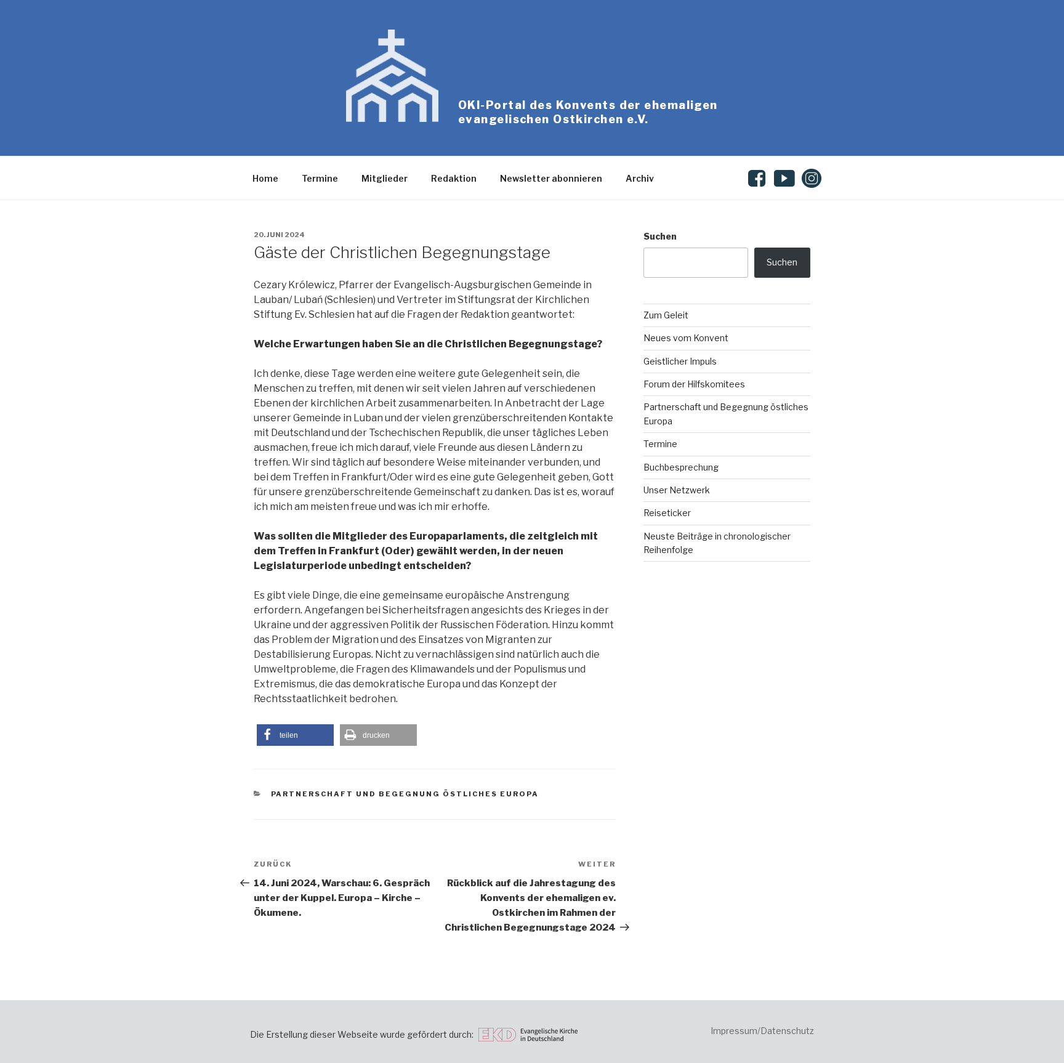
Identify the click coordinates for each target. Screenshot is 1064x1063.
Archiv (640, 178)
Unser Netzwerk (676, 490)
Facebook (759, 178)
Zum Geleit (665, 315)
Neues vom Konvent (685, 338)
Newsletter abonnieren (551, 178)
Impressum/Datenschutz (762, 1030)
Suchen (660, 236)
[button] (295, 735)
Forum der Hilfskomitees (694, 384)
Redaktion (454, 178)
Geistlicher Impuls (680, 361)
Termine (320, 178)
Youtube (785, 178)
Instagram (812, 178)
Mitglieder (384, 178)
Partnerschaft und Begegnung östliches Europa (405, 794)
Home (265, 178)
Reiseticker (667, 512)
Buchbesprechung (681, 467)
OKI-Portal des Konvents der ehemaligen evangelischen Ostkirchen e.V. (588, 112)
